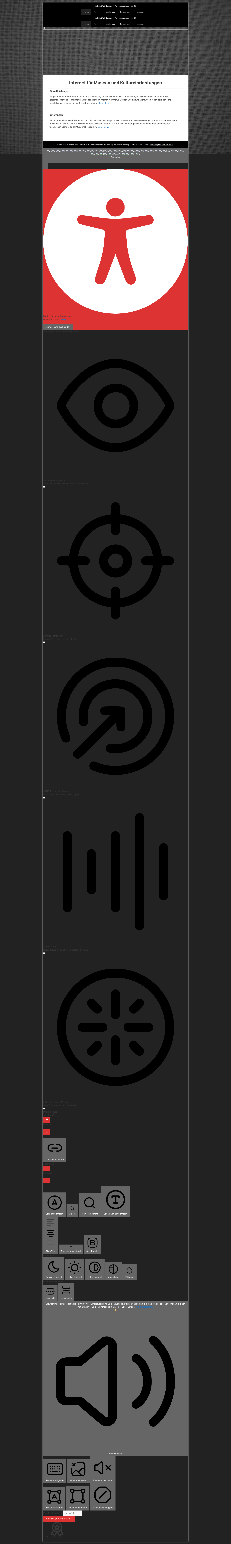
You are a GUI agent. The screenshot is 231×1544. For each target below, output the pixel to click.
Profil (95, 12)
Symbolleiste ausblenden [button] (58, 327)
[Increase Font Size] (46, 1120)
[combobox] (115, 155)
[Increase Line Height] (46, 1168)
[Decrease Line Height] (46, 1180)
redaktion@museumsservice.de (161, 145)
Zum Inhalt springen (53, 1513)
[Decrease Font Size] (46, 1132)
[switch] (44, 487)
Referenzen (125, 12)
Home (86, 12)
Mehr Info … (103, 103)
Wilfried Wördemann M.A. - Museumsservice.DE (115, 6)
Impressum (139, 12)
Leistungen (110, 12)
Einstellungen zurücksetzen (59, 1518)
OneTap (62, 319)
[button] (45, 166)
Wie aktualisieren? (144, 1307)
